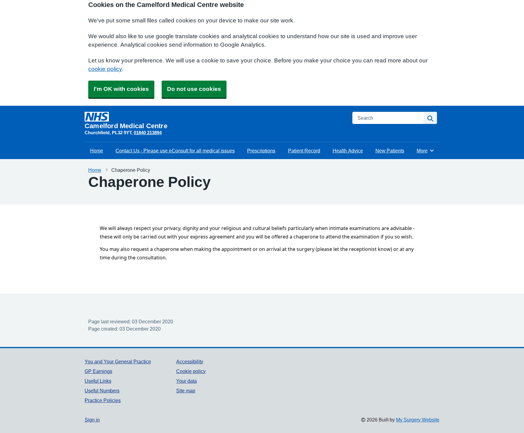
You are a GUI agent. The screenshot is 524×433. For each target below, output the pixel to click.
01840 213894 (148, 132)
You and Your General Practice (118, 361)
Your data (186, 380)
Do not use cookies (194, 89)
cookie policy (105, 69)
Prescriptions (261, 150)
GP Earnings (98, 371)
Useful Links (98, 380)
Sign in (92, 419)
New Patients (389, 150)
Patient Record (304, 150)
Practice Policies (103, 400)
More (425, 150)
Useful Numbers (102, 390)
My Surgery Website (417, 419)
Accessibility (189, 361)
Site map (185, 390)
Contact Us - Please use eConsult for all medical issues (175, 150)
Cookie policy (191, 371)
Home (96, 150)
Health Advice (348, 150)
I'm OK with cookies (121, 89)
